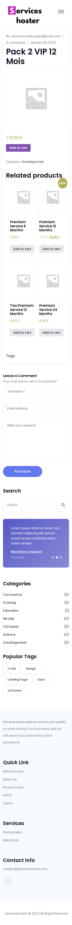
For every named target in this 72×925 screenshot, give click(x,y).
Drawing (9, 602)
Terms (8, 803)
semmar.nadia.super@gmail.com (36, 36)
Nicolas (8, 618)
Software (14, 690)
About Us (10, 779)
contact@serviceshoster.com (25, 869)
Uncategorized (32, 162)
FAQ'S (7, 795)
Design (31, 668)
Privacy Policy (13, 787)
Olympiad (10, 626)
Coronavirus (12, 594)
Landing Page (18, 679)
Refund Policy (13, 771)
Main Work (11, 840)
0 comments (15, 43)
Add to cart (18, 148)
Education (11, 610)
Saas (41, 679)
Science (9, 634)
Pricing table (12, 832)
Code (12, 668)
